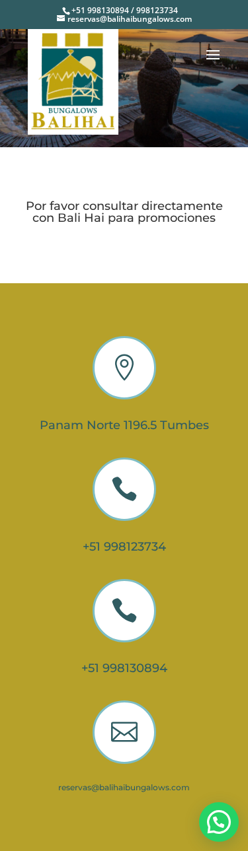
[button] (219, 822)
